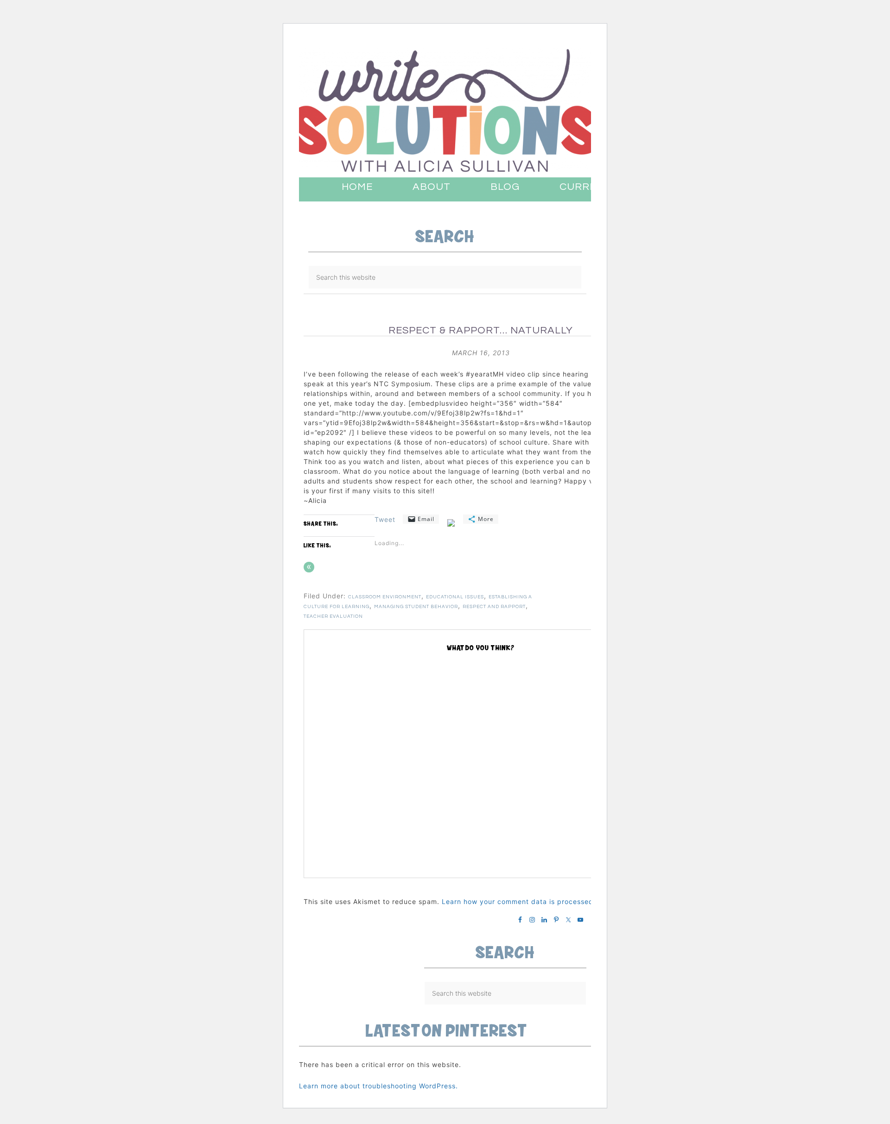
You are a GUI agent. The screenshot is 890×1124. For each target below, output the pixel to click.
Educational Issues (455, 597)
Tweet (385, 519)
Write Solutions (445, 110)
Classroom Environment (384, 597)
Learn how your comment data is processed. (519, 901)
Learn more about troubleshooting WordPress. (378, 1086)
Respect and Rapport (494, 606)
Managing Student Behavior (416, 606)
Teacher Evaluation (333, 616)
